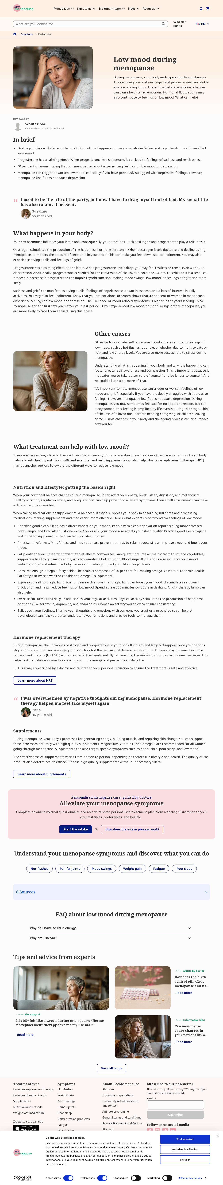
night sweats (193, 347)
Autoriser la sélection (185, 1149)
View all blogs (111, 1068)
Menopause (62, 8)
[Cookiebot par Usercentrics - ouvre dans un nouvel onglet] (22, 1178)
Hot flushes (65, 1089)
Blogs (132, 8)
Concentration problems (74, 1119)
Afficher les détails (190, 1178)
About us (149, 8)
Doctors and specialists (117, 1095)
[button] (203, 23)
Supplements (22, 1101)
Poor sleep (65, 1113)
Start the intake (75, 829)
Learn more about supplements (42, 774)
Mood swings (66, 1101)
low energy (117, 352)
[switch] (102, 1178)
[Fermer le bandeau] (217, 1136)
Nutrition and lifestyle (28, 1107)
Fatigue (63, 1125)
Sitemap (107, 1129)
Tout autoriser (185, 1139)
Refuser (185, 1159)
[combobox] (90, 23)
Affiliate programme (115, 1111)
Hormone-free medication (30, 1095)
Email (151, 1098)
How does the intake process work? (132, 829)
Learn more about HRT (35, 680)
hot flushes (131, 347)
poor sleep (149, 347)
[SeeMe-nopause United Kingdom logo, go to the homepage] (23, 8)
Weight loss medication (28, 1113)
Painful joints (67, 1107)
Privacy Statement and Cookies (122, 1123)
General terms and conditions (121, 1117)
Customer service (179, 23)
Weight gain (66, 1095)
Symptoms (84, 8)
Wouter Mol (36, 124)
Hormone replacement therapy (33, 1089)
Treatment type (110, 8)
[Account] (201, 8)
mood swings (134, 278)
